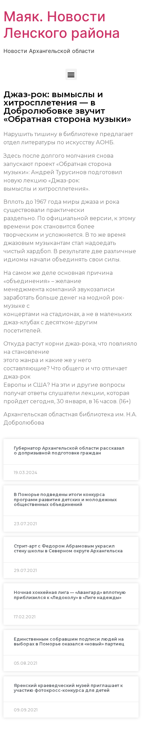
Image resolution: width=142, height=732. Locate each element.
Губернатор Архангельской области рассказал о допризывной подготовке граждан (69, 450)
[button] (71, 74)
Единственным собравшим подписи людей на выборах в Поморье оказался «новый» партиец (69, 641)
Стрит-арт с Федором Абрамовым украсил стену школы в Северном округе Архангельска (68, 548)
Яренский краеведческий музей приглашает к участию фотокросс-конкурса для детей (68, 688)
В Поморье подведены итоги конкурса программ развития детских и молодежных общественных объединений (65, 499)
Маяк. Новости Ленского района (61, 24)
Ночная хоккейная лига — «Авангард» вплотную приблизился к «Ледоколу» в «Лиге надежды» (70, 595)
